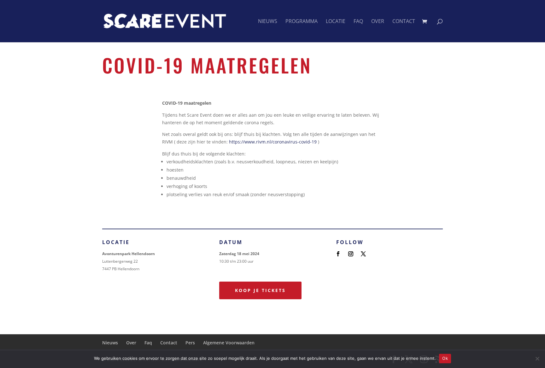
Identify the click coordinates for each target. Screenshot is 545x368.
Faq (358, 22)
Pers (190, 343)
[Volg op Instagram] (351, 254)
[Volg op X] (363, 254)
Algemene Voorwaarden (229, 343)
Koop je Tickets (260, 290)
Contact (403, 22)
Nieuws (267, 22)
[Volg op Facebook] (338, 254)
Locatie (335, 22)
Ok (445, 358)
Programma (301, 22)
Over (377, 22)
